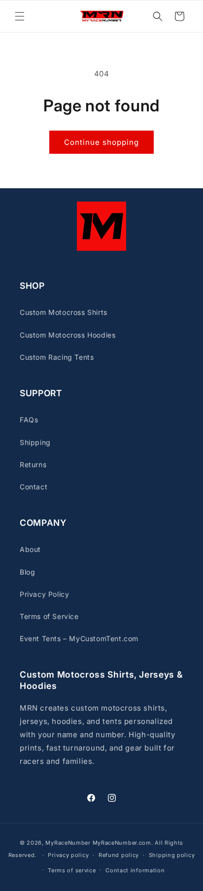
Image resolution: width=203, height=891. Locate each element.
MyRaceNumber (67, 842)
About (30, 549)
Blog (27, 572)
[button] (20, 16)
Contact (33, 486)
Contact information (135, 870)
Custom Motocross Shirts (63, 312)
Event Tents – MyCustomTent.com (79, 638)
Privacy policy (68, 855)
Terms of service (72, 870)
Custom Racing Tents (57, 357)
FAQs (29, 419)
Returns (33, 464)
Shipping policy (172, 855)
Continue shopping (101, 142)
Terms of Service (49, 616)
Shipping (35, 442)
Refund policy (119, 855)
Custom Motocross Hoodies (67, 335)
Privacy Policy (44, 594)
